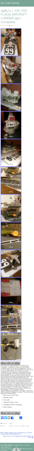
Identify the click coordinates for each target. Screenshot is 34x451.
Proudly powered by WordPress (10, 449)
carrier (16, 426)
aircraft (11, 426)
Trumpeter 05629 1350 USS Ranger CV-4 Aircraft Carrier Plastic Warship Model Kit (16, 433)
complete (22, 426)
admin (12, 25)
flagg (10, 423)
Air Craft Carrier (10, 2)
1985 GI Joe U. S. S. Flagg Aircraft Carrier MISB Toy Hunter (18, 436)
